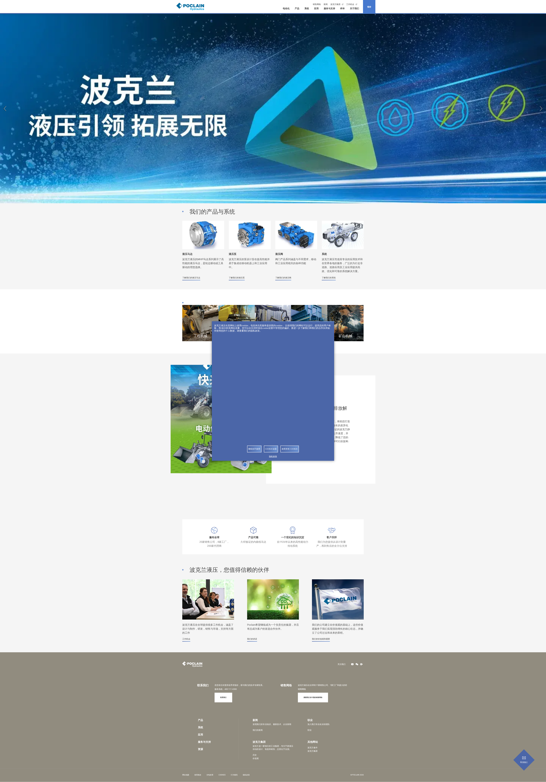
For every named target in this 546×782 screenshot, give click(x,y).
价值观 (256, 758)
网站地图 (185, 775)
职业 (310, 730)
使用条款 (197, 775)
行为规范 (234, 775)
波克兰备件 (313, 747)
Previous (5, 108)
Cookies (222, 775)
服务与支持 (329, 8)
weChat (356, 664)
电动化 (286, 8)
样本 (342, 8)
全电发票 (209, 775)
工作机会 (350, 4)
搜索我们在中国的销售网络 (313, 697)
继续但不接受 (254, 449)
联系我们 (524, 762)
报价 (369, 6)
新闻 (326, 4)
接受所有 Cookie (290, 449)
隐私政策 (246, 775)
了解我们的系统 (343, 252)
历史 (255, 755)
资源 (200, 749)
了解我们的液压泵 (250, 252)
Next (540, 108)
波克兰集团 (335, 4)
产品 (297, 8)
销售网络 (317, 4)
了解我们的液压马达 (203, 252)
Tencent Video (361, 664)
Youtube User (352, 664)
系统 (306, 8)
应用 (316, 8)
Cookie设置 (271, 449)
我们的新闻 (258, 730)
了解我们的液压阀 (296, 252)
